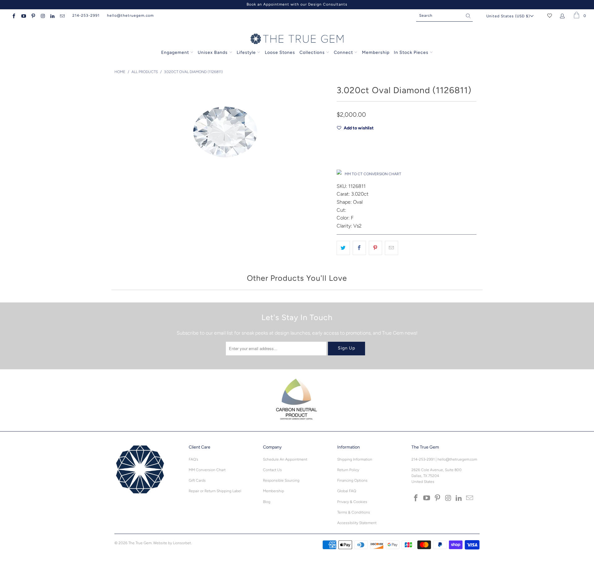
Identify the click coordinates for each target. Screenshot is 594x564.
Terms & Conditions (353, 512)
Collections (312, 52)
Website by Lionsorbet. (172, 543)
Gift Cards (197, 480)
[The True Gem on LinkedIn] (52, 15)
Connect (343, 52)
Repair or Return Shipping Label (215, 491)
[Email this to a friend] (391, 248)
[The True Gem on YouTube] (23, 15)
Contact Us (272, 470)
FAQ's (193, 459)
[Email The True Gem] (61, 15)
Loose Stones (280, 52)
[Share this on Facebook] (359, 248)
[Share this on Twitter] (343, 248)
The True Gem (140, 543)
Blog (266, 502)
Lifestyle (246, 52)
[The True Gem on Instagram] (42, 15)
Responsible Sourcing (281, 480)
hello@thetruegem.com (130, 15)
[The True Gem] (297, 39)
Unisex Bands (213, 52)
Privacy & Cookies (352, 502)
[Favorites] (549, 15)
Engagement (175, 52)
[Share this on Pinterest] (375, 248)
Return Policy (348, 470)
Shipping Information (354, 459)
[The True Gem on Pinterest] (33, 15)
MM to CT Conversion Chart (373, 174)
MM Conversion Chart (207, 470)
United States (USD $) (508, 16)
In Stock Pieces (412, 52)
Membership (376, 52)
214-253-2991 (86, 15)
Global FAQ (346, 491)
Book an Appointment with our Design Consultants (297, 4)
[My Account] (563, 15)
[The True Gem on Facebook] (13, 15)
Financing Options (352, 480)
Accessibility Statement (357, 523)
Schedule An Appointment (285, 459)
